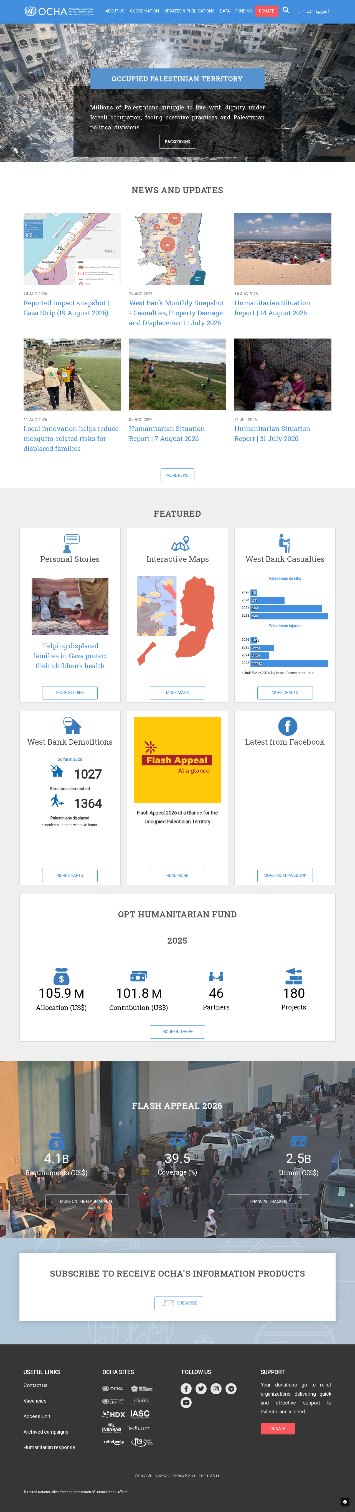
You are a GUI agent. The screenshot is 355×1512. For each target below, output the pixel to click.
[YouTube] (186, 1402)
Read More (177, 875)
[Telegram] (231, 1388)
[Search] (286, 9)
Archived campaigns (46, 1432)
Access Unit (37, 1416)
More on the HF (178, 1031)
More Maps (177, 692)
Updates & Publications (189, 11)
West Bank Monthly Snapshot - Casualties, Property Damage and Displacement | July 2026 (176, 312)
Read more (72, 248)
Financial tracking (268, 1201)
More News (177, 475)
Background (177, 142)
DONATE (277, 1428)
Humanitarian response (49, 1447)
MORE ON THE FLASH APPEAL (86, 1201)
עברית (306, 11)
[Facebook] (186, 1388)
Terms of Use (209, 1475)
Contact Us (143, 1475)
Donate (266, 11)
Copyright (162, 1475)
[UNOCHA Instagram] (216, 1388)
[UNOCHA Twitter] (201, 1388)
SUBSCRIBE (187, 1303)
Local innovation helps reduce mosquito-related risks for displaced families (71, 438)
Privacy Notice (184, 1475)
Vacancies (35, 1401)
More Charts (285, 692)
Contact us (36, 1385)
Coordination (144, 11)
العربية (322, 11)
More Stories (70, 692)
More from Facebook (285, 875)
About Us (115, 11)
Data (225, 11)
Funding (243, 11)
